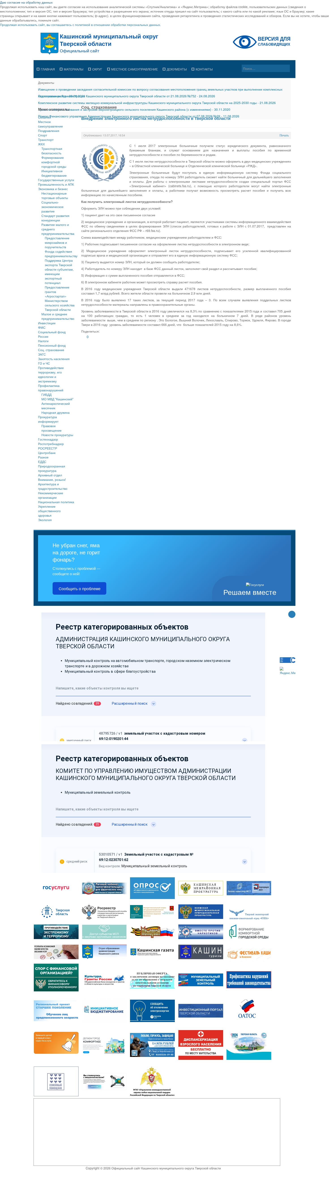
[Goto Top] (291, 615)
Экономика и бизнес (53, 189)
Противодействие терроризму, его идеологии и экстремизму (51, 374)
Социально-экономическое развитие (52, 206)
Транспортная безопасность (51, 150)
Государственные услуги (56, 180)
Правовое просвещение (51, 428)
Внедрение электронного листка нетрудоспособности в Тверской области (156, 118)
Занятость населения (54, 358)
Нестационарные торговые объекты (54, 195)
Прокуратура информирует (48, 419)
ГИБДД (46, 394)
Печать (284, 135)
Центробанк (47, 452)
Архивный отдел (50, 475)
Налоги (43, 341)
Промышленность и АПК (56, 184)
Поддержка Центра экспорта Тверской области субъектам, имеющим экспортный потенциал (59, 271)
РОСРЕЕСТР (47, 448)
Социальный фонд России (52, 334)
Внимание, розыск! (52, 479)
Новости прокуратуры (57, 435)
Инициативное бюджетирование (54, 173)
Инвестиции (47, 323)
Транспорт (45, 139)
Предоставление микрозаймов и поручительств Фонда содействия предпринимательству (61, 247)
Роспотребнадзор (51, 443)
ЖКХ (41, 144)
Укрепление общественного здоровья (49, 510)
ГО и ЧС (44, 363)
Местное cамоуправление (50, 123)
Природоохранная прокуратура (51, 468)
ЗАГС (42, 354)
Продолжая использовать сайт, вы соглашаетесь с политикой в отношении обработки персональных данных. (80, 24)
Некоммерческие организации (50, 495)
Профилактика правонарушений (50, 387)
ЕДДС (42, 461)
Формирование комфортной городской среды (53, 162)
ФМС (41, 327)
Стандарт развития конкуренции (55, 217)
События (44, 117)
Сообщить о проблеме (79, 588)
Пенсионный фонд (52, 345)
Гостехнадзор (48, 439)
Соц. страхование (51, 350)
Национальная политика (56, 502)
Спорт (42, 135)
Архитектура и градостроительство (52, 486)
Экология (45, 519)
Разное (43, 457)
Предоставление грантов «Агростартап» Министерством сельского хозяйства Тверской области (60, 298)
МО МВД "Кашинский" (57, 399)
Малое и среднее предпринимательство (57, 316)
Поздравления (48, 130)
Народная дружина (55, 412)
